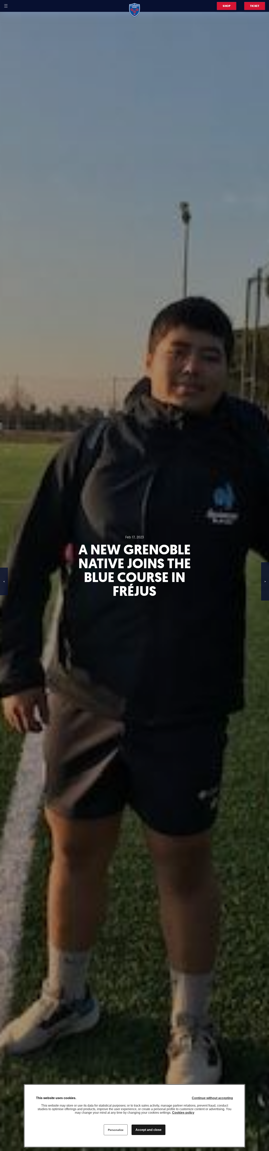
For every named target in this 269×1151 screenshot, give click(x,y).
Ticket (254, 6)
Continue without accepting (212, 1098)
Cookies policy (183, 1112)
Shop (226, 6)
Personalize (115, 1129)
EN (18, 6)
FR (13, 6)
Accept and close (148, 1129)
